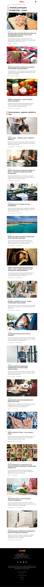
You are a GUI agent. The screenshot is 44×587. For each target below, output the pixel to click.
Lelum (14, 566)
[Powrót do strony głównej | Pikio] (22, 2)
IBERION (22, 554)
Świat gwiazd (20, 568)
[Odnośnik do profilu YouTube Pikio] (23, 562)
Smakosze (9, 567)
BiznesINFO (18, 566)
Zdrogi (22, 567)
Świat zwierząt (14, 567)
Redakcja (22, 577)
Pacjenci (21, 566)
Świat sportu (25, 568)
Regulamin (22, 573)
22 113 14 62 (25, 556)
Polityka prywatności (22, 575)
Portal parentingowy (29, 567)
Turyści (34, 566)
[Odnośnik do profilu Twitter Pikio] (20, 562)
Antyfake (24, 567)
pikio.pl (9, 4)
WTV (32, 566)
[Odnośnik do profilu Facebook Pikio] (18, 562)
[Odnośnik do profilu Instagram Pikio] (26, 562)
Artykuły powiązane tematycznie (17, 4)
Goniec (28, 568)
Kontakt (22, 579)
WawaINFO (25, 566)
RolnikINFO (29, 566)
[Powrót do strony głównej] (22, 550)
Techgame (18, 567)
